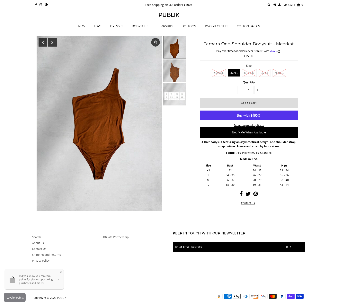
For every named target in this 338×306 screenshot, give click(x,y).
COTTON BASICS (248, 26)
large (264, 73)
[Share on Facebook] (241, 195)
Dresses (116, 26)
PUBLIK (168, 15)
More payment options (249, 125)
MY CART (293, 5)
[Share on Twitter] (248, 195)
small (234, 73)
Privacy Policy (40, 260)
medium (249, 73)
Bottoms (189, 26)
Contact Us (39, 249)
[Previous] (43, 42)
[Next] (52, 42)
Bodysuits (140, 26)
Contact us (248, 203)
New (81, 26)
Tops (98, 26)
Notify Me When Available (249, 132)
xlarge (279, 73)
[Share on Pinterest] (255, 195)
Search (36, 237)
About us (38, 243)
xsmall (219, 73)
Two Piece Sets (216, 26)
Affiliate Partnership (115, 237)
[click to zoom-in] (155, 42)
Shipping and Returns (46, 254)
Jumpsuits (165, 26)
